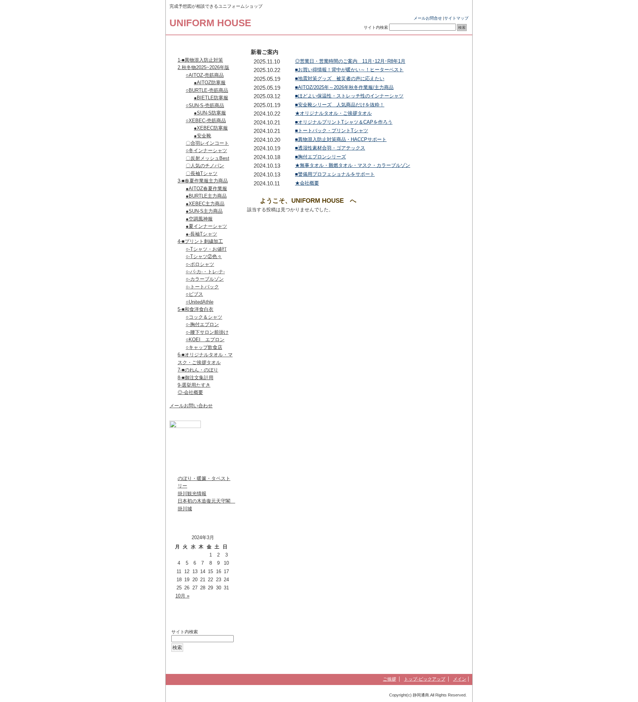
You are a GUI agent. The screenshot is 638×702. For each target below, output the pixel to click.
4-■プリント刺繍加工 (200, 241)
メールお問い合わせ (191, 405)
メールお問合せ (428, 18)
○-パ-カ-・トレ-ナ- (205, 271)
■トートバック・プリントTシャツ (331, 130)
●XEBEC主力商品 (205, 203)
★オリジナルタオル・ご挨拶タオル (333, 113)
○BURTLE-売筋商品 (207, 90)
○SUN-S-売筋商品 (205, 105)
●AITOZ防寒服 (210, 82)
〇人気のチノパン (205, 165)
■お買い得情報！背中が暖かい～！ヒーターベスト (349, 69)
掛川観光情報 (192, 493)
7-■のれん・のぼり (198, 370)
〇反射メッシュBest (207, 158)
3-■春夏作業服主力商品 (203, 181)
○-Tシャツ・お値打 (206, 249)
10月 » (182, 596)
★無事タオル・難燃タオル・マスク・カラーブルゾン (352, 165)
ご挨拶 (389, 679)
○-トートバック (202, 287)
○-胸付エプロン (202, 324)
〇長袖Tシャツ (201, 173)
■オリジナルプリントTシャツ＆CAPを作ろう (343, 122)
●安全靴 (202, 135)
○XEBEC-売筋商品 (206, 120)
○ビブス (194, 294)
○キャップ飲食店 (204, 347)
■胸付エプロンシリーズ (320, 157)
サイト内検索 (376, 27)
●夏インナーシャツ (206, 226)
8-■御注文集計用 (195, 377)
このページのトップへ (446, 223)
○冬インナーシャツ (206, 150)
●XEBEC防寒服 (211, 128)
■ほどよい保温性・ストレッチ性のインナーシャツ (349, 96)
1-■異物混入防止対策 (200, 60)
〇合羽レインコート (207, 143)
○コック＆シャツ (204, 317)
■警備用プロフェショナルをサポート (335, 174)
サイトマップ (456, 18)
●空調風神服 (199, 219)
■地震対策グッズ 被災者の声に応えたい (339, 78)
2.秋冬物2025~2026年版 (203, 67)
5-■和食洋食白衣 (195, 309)
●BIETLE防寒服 (211, 97)
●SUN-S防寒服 (210, 113)
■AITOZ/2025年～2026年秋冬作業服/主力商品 (344, 87)
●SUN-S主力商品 (204, 211)
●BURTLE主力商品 (206, 196)
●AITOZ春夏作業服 (206, 188)
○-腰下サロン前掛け (207, 332)
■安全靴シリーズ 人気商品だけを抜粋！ (339, 104)
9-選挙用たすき (194, 385)
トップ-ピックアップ (424, 679)
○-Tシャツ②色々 (204, 256)
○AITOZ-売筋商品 (205, 75)
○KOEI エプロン (205, 339)
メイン (459, 679)
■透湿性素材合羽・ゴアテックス (330, 148)
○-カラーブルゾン (205, 279)
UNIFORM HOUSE (210, 23)
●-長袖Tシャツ (201, 234)
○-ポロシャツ (200, 264)
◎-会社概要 (190, 392)
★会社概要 (307, 183)
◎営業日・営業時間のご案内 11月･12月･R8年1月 (350, 61)
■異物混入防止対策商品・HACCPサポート (341, 139)
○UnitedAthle (199, 302)
